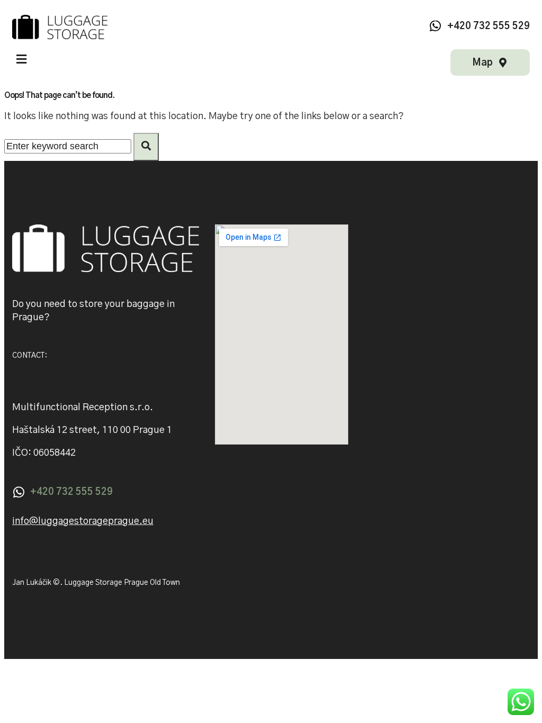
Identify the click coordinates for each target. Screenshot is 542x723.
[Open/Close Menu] (21, 59)
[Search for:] (68, 146)
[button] (82, 521)
